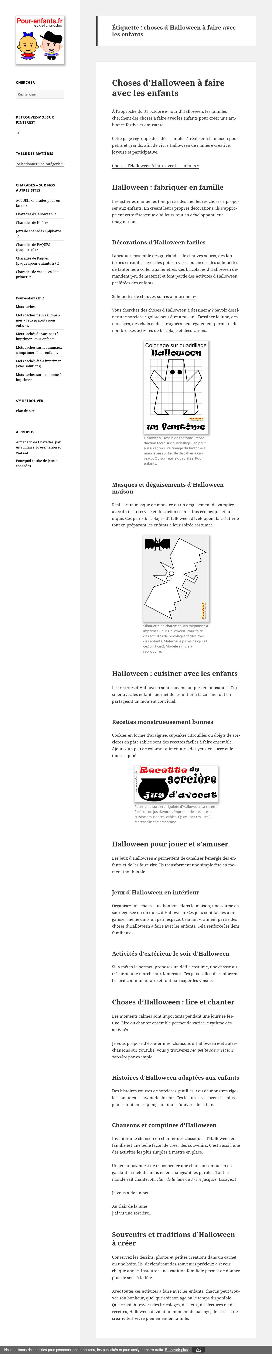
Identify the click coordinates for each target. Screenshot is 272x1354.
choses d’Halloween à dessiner (177, 310)
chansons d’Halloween (194, 1043)
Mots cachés (25, 306)
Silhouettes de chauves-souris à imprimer (152, 296)
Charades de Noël (30, 222)
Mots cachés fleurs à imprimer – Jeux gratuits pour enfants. (38, 320)
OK (198, 1349)
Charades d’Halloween (34, 214)
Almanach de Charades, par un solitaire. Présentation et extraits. (38, 447)
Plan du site (25, 411)
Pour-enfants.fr (28, 298)
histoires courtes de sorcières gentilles (157, 1091)
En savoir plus (176, 1349)
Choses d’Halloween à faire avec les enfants (168, 87)
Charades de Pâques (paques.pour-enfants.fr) (36, 261)
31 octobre (154, 111)
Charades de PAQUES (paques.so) (33, 247)
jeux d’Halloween (136, 858)
